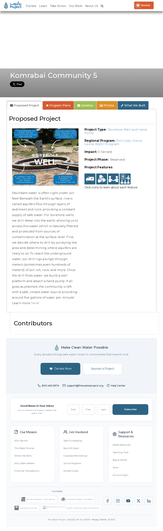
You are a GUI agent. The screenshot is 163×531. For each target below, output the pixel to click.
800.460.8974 (50, 385)
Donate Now (63, 368)
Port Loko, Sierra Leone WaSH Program (113, 142)
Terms (103, 519)
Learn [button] (43, 6)
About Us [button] (91, 6)
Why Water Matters (24, 463)
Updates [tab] (86, 105)
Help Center (118, 385)
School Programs (72, 463)
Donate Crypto (71, 470)
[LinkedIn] (149, 501)
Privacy (95, 519)
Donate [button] (31, 6)
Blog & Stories (120, 460)
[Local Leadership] (101, 179)
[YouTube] (128, 501)
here (34, 303)
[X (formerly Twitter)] (139, 501)
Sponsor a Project (102, 368)
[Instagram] (118, 501)
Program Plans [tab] (60, 105)
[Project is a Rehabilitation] (89, 179)
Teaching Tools (120, 452)
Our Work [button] (75, 6)
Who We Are (21, 440)
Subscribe (130, 409)
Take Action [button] (58, 6)
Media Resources (121, 444)
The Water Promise (24, 448)
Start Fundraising (72, 440)
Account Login (120, 475)
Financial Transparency (26, 470)
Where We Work (22, 455)
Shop (115, 467)
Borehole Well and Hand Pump (115, 131)
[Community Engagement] (113, 179)
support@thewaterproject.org (85, 385)
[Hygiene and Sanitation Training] (125, 179)
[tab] (24, 105)
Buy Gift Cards (71, 448)
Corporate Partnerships (75, 455)
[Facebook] (108, 501)
